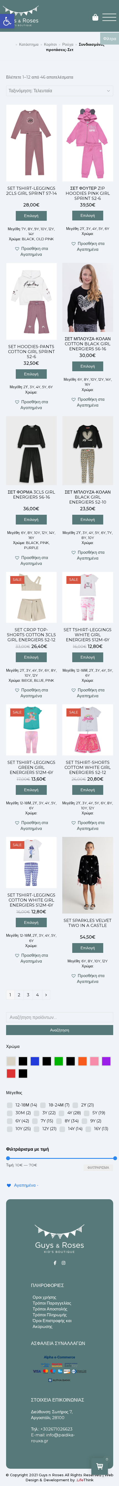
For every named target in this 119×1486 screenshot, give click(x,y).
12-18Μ (26, 1105)
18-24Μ (59, 1105)
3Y (49, 1112)
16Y (101, 1128)
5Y (98, 1112)
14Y (75, 1128)
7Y (47, 1120)
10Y (23, 1128)
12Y (49, 1128)
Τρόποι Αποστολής (50, 1309)
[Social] (55, 1263)
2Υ (87, 1105)
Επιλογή (31, 215)
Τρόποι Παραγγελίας (52, 1303)
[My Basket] (95, 18)
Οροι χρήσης (44, 1297)
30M (23, 1112)
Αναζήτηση (59, 1030)
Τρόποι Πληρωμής (50, 1314)
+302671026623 (56, 1429)
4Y (74, 1112)
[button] (7, 21)
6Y (22, 1120)
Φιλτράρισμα (98, 1168)
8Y (72, 1120)
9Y (96, 1120)
